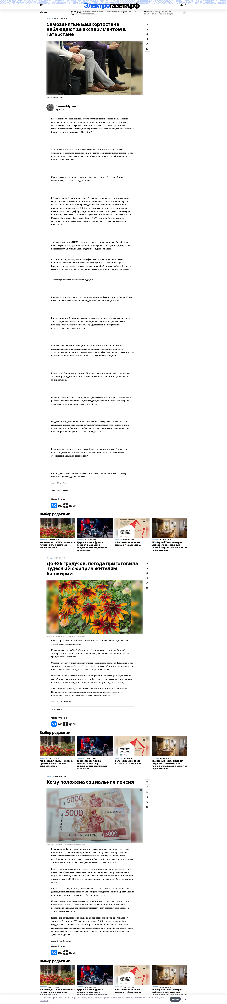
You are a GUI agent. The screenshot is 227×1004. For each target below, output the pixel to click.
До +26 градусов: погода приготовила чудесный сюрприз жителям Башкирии (86, 13)
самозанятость (63, 491)
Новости (50, 776)
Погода (49, 558)
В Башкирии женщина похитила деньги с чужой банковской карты (159, 13)
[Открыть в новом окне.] (56, 505)
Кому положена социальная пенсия (122, 12)
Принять (175, 999)
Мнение (44, 12)
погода (59, 709)
